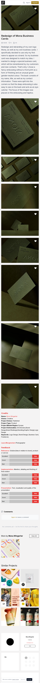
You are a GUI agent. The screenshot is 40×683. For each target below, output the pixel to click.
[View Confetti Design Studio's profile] (3, 603)
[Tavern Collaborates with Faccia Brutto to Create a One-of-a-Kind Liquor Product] (30, 617)
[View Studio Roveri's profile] (3, 623)
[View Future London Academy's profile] (23, 603)
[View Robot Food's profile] (23, 623)
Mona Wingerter (11, 416)
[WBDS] (26, 658)
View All (34, 536)
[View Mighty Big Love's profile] (3, 584)
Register (35, 2)
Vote (35, 456)
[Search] (23, 2)
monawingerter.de (30, 642)
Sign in (28, 2)
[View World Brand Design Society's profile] (23, 584)
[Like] (35, 8)
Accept (29, 679)
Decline (23, 679)
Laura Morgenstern (8, 443)
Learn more (15, 679)
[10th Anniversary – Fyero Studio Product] (30, 578)
